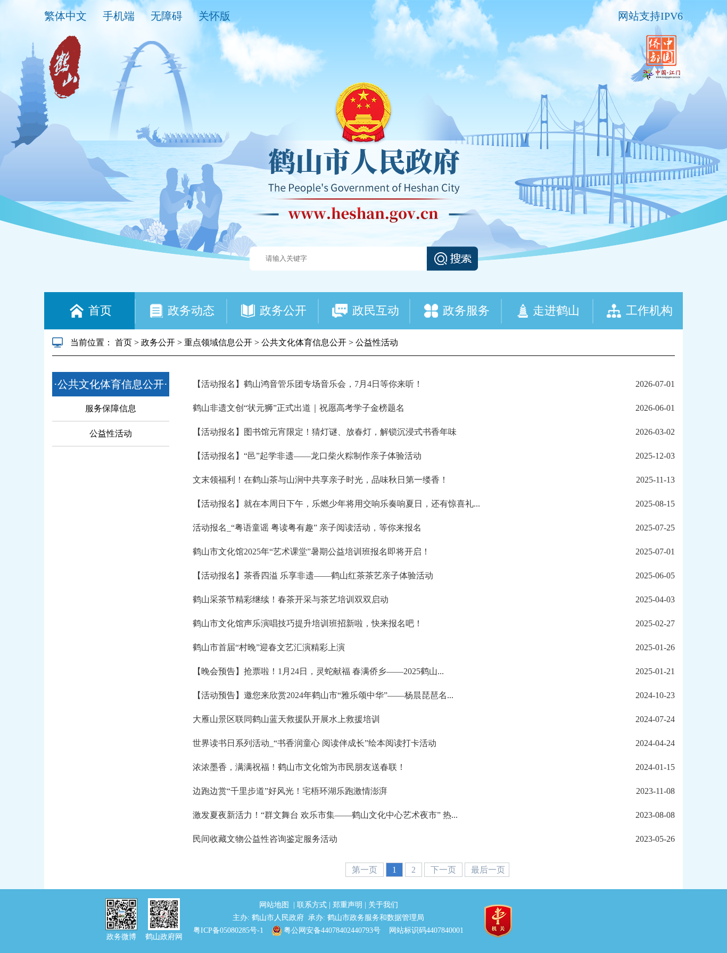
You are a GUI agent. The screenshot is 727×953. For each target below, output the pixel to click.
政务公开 (158, 342)
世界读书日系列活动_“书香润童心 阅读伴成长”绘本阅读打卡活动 (314, 743)
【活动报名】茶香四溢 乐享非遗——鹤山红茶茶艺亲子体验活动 (313, 575)
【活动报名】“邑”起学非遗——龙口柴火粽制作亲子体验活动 (307, 455)
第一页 (365, 869)
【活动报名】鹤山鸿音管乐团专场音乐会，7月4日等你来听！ (308, 383)
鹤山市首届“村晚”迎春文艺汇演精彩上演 (269, 647)
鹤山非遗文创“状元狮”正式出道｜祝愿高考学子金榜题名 (298, 407)
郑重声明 (349, 905)
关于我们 (383, 905)
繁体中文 (65, 16)
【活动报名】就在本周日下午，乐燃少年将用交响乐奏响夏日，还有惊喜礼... (336, 503)
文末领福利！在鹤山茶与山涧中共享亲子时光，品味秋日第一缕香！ (320, 479)
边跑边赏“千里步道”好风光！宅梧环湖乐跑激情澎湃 (290, 790)
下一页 (444, 869)
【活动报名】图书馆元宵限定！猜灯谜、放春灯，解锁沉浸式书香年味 (325, 431)
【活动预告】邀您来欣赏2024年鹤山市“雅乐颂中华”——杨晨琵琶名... (323, 695)
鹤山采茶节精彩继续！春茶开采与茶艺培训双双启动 (291, 599)
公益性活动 (377, 342)
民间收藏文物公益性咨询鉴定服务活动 (265, 838)
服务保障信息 (110, 408)
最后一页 (488, 869)
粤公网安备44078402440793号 (331, 930)
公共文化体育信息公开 (303, 342)
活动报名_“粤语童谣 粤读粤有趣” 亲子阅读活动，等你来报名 (307, 527)
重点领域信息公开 (218, 342)
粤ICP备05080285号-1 (228, 930)
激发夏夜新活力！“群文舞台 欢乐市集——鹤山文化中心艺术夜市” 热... (325, 814)
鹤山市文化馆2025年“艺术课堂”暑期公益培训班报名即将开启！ (311, 551)
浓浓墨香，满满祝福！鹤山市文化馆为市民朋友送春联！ (299, 767)
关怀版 (214, 16)
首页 (123, 342)
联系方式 (313, 905)
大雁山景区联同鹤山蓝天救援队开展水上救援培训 (286, 719)
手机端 (119, 16)
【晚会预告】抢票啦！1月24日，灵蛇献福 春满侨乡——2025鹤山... (318, 671)
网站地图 (275, 905)
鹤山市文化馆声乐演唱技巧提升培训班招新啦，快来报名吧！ (308, 623)
